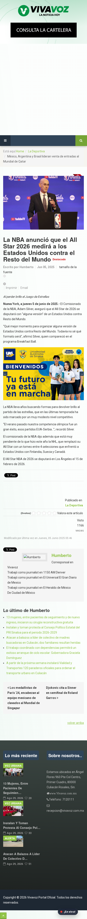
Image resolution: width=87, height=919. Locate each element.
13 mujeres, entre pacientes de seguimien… (15, 788)
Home (20, 151)
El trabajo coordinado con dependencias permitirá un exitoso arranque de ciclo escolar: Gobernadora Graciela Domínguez (43, 653)
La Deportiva (36, 151)
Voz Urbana (13, 765)
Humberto (26, 267)
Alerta (10, 838)
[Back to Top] (3, 915)
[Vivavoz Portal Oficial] (43, 11)
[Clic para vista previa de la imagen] (43, 203)
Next (82, 374)
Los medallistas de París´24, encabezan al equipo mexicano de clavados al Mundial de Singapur (23, 698)
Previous (5, 374)
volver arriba (75, 723)
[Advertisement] (43, 89)
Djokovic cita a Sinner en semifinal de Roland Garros (62, 693)
